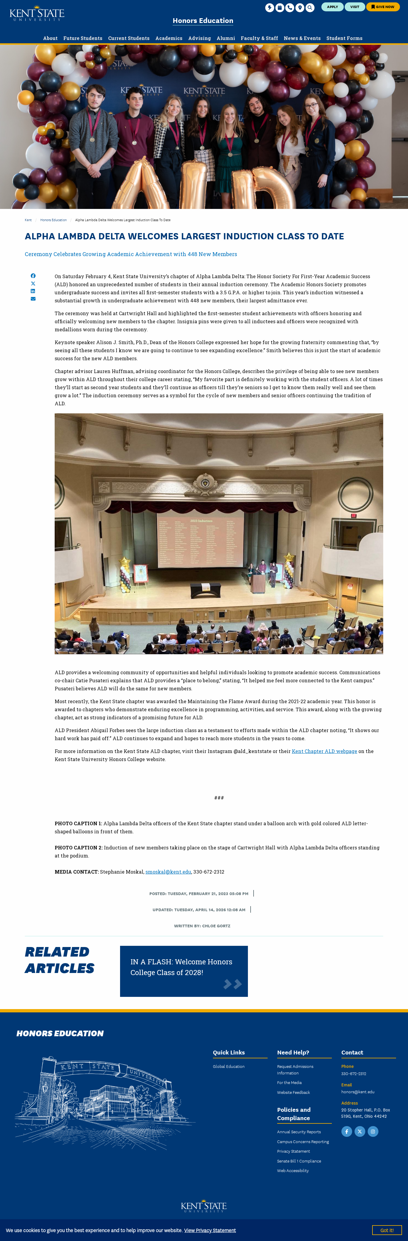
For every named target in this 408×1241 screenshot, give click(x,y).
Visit (354, 6)
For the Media (289, 1082)
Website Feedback (293, 1092)
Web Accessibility (293, 1170)
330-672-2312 (353, 1073)
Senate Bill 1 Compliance (299, 1160)
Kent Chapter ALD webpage (324, 751)
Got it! (387, 1230)
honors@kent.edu (358, 1091)
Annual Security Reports (299, 1131)
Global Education (229, 1066)
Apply (332, 6)
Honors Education (203, 20)
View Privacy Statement (210, 1230)
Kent (28, 219)
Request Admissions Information (295, 1069)
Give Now (384, 6)
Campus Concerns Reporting (303, 1141)
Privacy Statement (293, 1151)
